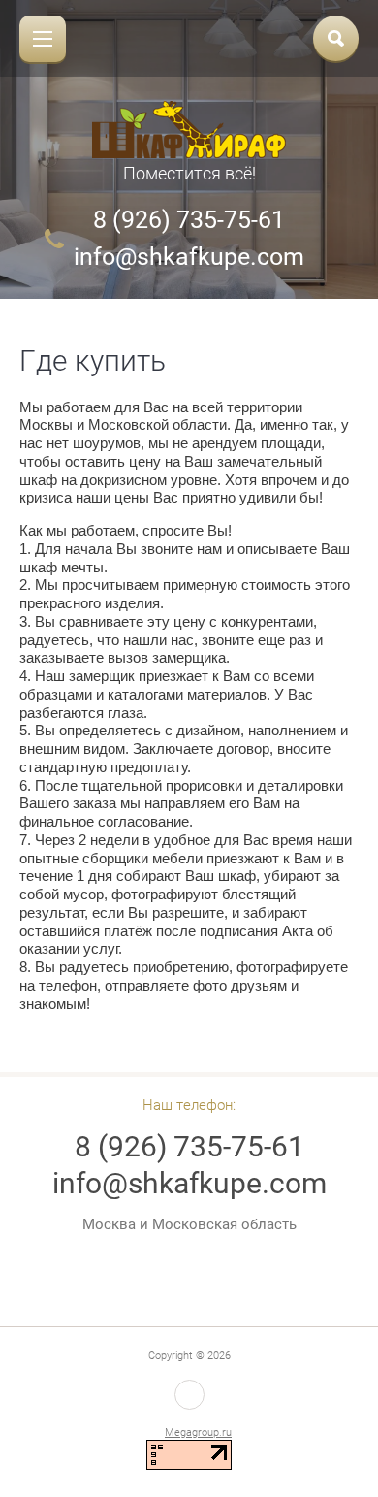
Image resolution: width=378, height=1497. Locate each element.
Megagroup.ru (198, 1432)
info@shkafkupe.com (189, 257)
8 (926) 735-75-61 (189, 220)
